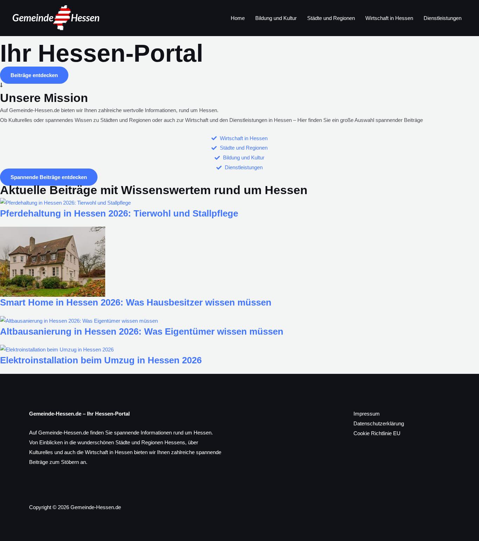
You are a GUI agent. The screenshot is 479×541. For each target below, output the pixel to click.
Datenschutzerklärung (378, 423)
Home (238, 18)
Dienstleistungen (442, 18)
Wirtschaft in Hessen (389, 18)
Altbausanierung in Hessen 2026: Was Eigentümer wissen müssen (141, 331)
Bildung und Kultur (276, 18)
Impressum (366, 414)
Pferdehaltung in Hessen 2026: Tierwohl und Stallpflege (119, 213)
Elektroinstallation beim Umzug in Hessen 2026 (101, 360)
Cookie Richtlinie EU (376, 433)
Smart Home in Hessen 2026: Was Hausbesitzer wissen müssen (135, 302)
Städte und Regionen (331, 18)
